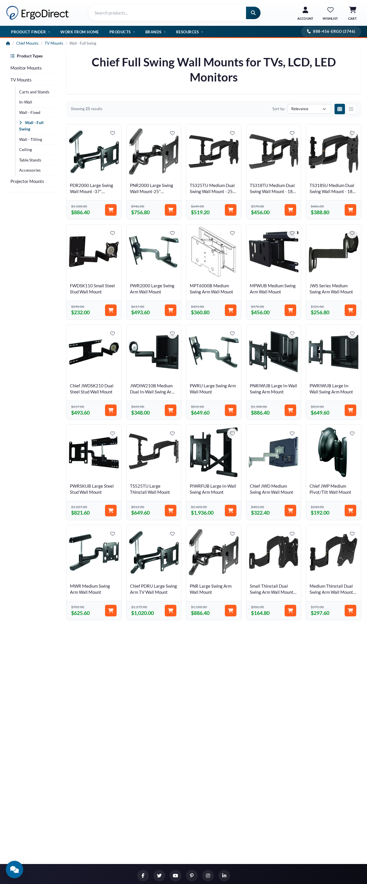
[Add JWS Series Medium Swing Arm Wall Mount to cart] (350, 310)
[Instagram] (208, 875)
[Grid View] (340, 109)
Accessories (30, 170)
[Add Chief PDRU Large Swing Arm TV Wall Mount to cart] (170, 610)
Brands (153, 31)
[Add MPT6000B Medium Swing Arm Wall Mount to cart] (230, 310)
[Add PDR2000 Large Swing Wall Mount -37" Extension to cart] (111, 210)
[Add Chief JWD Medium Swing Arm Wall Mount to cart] (290, 510)
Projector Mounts (27, 181)
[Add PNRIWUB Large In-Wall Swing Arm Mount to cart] (290, 410)
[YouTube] (175, 875)
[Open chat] (14, 869)
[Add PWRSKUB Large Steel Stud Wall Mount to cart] (111, 510)
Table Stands (30, 159)
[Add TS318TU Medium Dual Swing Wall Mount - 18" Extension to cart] (290, 210)
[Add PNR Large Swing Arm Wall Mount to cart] (230, 610)
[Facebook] (143, 875)
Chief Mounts (27, 43)
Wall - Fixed (29, 112)
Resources (187, 31)
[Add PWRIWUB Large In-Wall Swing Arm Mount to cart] (350, 410)
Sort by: (278, 108)
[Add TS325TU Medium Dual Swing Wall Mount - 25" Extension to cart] (230, 210)
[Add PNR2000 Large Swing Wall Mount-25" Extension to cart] (170, 210)
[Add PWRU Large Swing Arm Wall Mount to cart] (230, 410)
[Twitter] (159, 875)
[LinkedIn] (224, 875)
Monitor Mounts (26, 67)
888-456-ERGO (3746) (334, 31)
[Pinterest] (192, 875)
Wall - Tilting (30, 139)
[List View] (351, 109)
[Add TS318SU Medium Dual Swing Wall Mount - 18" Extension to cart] (350, 210)
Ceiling (25, 149)
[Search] (253, 13)
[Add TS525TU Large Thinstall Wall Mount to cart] (170, 510)
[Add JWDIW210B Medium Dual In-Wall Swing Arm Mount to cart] (170, 410)
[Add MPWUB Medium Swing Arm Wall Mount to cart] (290, 310)
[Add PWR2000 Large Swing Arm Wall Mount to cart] (170, 310)
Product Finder (28, 31)
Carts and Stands (34, 91)
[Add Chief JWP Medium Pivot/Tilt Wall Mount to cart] (350, 510)
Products (120, 31)
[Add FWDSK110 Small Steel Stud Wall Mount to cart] (111, 310)
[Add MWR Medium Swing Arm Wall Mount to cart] (111, 610)
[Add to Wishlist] (112, 133)
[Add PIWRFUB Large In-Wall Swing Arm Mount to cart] (230, 510)
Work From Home (79, 31)
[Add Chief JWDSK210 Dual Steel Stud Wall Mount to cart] (111, 410)
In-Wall (25, 101)
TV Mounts (54, 43)
